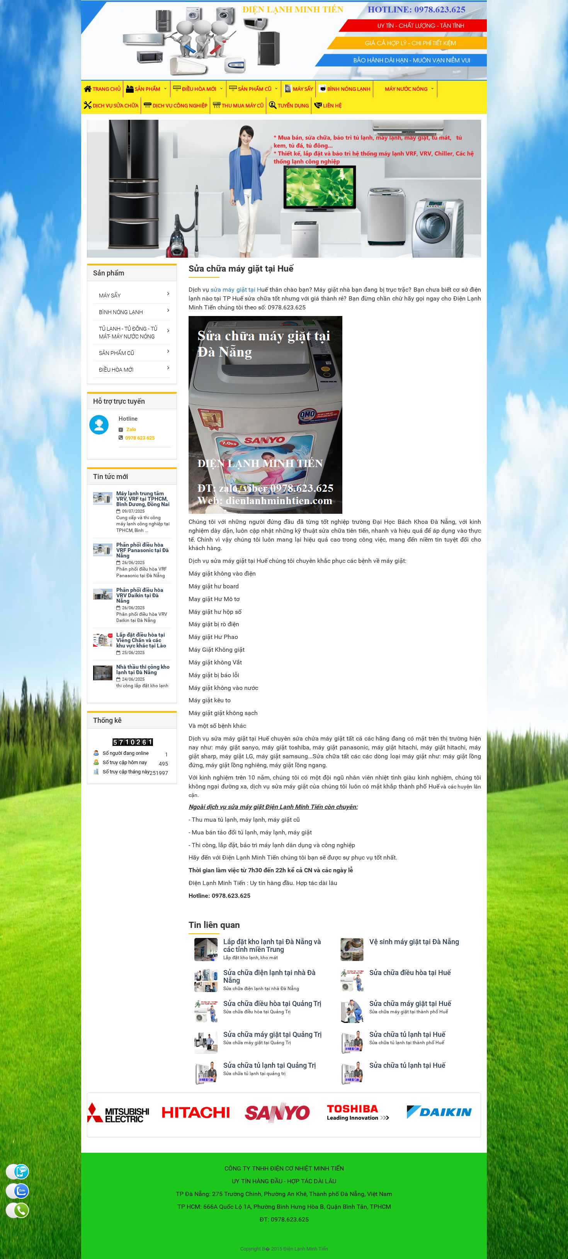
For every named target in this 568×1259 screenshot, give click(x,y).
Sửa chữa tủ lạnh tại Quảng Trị (269, 1065)
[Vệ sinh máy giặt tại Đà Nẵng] (352, 949)
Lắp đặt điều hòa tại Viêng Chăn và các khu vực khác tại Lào (141, 640)
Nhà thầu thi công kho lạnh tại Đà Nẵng (143, 669)
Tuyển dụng (293, 105)
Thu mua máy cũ (243, 105)
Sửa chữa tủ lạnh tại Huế (407, 1034)
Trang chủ (107, 88)
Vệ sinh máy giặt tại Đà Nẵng (414, 942)
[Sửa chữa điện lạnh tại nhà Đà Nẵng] (206, 980)
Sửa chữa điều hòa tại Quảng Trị (272, 1003)
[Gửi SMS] (13, 1171)
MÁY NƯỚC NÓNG (406, 88)
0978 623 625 (140, 438)
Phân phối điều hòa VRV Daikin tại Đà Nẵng (139, 595)
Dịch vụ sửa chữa (115, 105)
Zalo (131, 429)
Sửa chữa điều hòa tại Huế (410, 972)
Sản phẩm (147, 88)
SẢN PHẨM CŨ (254, 88)
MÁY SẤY (303, 88)
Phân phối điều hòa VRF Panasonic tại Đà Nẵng (142, 550)
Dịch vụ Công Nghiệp (180, 105)
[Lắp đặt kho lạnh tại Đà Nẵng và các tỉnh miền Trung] (206, 949)
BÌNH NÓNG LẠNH (349, 88)
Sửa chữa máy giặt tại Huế (410, 1003)
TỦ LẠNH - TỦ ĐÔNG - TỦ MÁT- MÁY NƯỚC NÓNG (128, 333)
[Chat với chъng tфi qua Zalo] (13, 1191)
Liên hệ (332, 105)
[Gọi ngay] (13, 1210)
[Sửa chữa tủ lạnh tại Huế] (352, 1042)
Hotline (128, 418)
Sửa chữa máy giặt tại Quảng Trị (272, 1034)
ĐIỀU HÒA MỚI (199, 88)
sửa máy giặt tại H (236, 289)
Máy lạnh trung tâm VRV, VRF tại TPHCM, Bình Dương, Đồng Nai (143, 499)
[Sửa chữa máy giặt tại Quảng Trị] (206, 1042)
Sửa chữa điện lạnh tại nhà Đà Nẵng (269, 976)
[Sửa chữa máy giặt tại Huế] (352, 1011)
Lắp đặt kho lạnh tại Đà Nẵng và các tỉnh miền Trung (272, 945)
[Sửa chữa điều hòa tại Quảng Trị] (206, 1011)
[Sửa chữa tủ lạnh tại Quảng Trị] (206, 1073)
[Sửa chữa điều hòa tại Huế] (352, 980)
